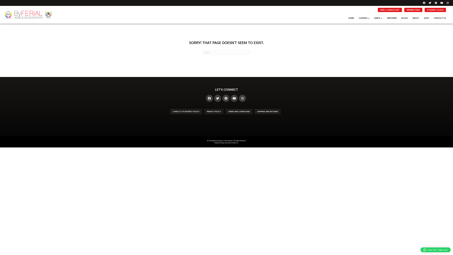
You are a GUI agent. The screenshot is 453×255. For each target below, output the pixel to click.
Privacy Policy (214, 111)
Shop (426, 18)
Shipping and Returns (267, 111)
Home (351, 18)
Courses (363, 18)
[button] (436, 249)
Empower (392, 18)
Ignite (377, 18)
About (416, 18)
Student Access (435, 10)
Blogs (404, 18)
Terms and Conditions (239, 111)
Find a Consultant (390, 10)
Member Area (413, 10)
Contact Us (440, 18)
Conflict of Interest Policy (186, 111)
